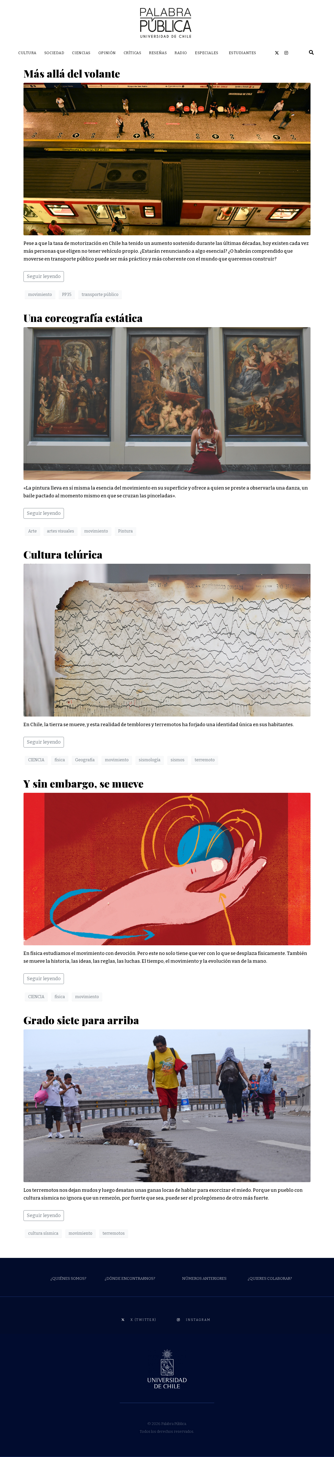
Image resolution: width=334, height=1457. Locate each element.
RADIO (181, 53)
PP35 (66, 294)
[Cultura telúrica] (167, 640)
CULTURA (27, 53)
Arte (32, 531)
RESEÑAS (158, 53)
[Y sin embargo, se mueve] (167, 869)
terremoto (205, 759)
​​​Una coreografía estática (83, 318)
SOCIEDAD (54, 53)
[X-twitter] (277, 53)
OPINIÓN (107, 53)
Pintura (125, 531)
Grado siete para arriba (81, 1020)
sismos (177, 759)
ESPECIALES (206, 53)
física (60, 759)
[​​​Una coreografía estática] (167, 403)
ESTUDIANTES (242, 53)
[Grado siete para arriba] (167, 1105)
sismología (149, 759)
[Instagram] (286, 53)
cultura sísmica (43, 1233)
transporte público (100, 294)
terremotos (114, 1233)
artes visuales (60, 531)
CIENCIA (36, 759)
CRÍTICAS (132, 53)
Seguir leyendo (44, 276)
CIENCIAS (81, 53)
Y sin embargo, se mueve (85, 783)
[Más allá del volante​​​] (167, 159)
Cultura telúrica (65, 554)
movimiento (40, 294)
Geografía (85, 759)
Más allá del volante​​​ (71, 73)
